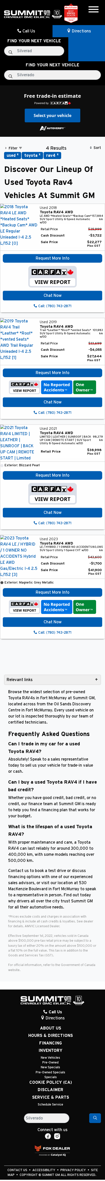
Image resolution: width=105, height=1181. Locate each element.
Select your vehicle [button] (52, 115)
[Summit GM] (33, 14)
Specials (50, 1077)
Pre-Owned (50, 1062)
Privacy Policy (73, 1170)
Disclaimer (50, 1090)
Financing (50, 1043)
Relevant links (20, 680)
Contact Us (17, 1170)
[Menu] (93, 10)
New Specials (50, 1067)
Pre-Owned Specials (50, 1072)
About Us (50, 1028)
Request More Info (52, 258)
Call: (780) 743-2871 (54, 306)
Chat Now (53, 296)
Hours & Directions (50, 1036)
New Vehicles (50, 1057)
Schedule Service (50, 1104)
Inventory (50, 1051)
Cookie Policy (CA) (50, 1082)
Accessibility (44, 1170)
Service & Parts (50, 1097)
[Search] (95, 1118)
